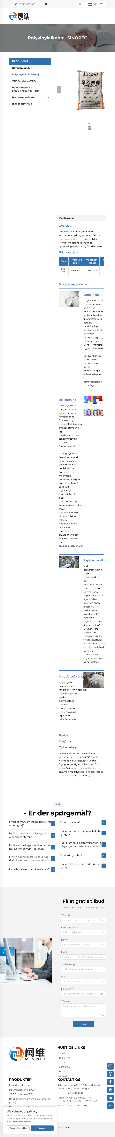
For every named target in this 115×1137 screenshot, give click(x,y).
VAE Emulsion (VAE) (24, 81)
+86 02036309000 (26, 4)
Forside (62, 1053)
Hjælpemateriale (22, 103)
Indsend (83, 1024)
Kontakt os (64, 1076)
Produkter (64, 1057)
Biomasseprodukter (23, 97)
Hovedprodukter (22, 68)
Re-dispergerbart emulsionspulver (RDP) (26, 89)
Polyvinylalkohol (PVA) (25, 74)
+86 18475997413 (87, 1101)
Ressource (64, 1066)
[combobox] (83, 932)
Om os (61, 1062)
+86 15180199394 (67, 1101)
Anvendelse (64, 1071)
